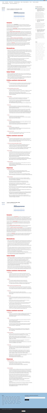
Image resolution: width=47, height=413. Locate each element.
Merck (37, 52)
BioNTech (37, 46)
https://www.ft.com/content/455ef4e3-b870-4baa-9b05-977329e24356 (17, 60)
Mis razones (36, 0)
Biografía (33, 0)
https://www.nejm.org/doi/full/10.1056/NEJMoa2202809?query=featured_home (18, 251)
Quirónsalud (11, 402)
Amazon (10, 396)
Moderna (39, 52)
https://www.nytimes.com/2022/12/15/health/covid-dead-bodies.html (18, 86)
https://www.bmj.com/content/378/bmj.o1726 (21, 308)
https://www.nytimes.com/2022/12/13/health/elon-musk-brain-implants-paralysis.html (19, 69)
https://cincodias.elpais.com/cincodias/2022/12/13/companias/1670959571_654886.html (20, 187)
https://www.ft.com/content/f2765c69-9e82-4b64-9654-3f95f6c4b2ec (18, 281)
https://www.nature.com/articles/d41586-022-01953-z (23, 242)
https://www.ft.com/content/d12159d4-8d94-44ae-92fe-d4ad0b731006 (20, 283)
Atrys (36, 45)
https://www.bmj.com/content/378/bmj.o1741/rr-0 (24, 268)
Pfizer (43, 54)
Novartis (39, 53)
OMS (40, 54)
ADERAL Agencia (10, 409)
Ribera (15, 402)
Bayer (39, 45)
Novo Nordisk (37, 54)
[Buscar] (18, 3)
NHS (36, 53)
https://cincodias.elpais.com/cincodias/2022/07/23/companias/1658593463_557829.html (20, 382)
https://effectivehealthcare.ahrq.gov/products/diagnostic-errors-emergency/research (20, 102)
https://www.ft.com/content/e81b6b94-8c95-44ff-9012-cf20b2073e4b (18, 364)
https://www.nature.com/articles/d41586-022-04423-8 (15, 75)
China (40, 46)
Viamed (37, 59)
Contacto (42, 0)
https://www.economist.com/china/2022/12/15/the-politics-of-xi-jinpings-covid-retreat (20, 90)
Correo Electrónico (27, 396)
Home (31, 0)
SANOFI (6, 403)
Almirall (7, 396)
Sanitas (3, 403)
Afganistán (3, 396)
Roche (18, 402)
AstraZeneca (42, 44)
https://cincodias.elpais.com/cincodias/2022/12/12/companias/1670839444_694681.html (20, 174)
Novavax (42, 53)
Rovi (20, 402)
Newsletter (39, 0)
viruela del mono (41, 59)
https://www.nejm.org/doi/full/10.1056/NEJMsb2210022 (17, 78)
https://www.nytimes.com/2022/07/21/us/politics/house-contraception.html (21, 288)
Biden (42, 45)
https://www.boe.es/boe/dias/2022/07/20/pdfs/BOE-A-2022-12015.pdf (18, 334)
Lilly (38, 51)
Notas (10, 203)
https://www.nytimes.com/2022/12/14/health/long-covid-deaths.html (18, 98)
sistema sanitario (10, 403)
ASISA (36, 44)
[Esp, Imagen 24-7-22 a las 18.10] (3, 203)
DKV (42, 46)
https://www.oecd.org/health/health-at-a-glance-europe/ (16, 133)
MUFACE (43, 52)
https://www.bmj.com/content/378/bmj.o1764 (15, 304)
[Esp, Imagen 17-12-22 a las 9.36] (3, 10)
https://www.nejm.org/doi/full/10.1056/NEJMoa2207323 (17, 253)
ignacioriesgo (14, 203)
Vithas (37, 60)
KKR (36, 51)
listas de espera (42, 51)
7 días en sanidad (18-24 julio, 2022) (13, 202)
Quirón (8, 402)
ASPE (39, 44)
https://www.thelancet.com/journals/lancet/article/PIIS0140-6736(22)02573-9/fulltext (19, 53)
